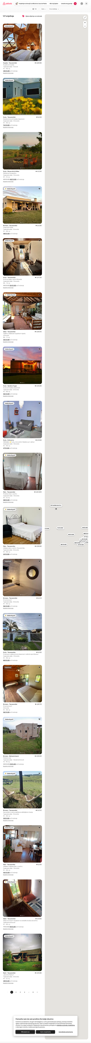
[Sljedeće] (37, 992)
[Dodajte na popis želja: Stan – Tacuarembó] (39, 455)
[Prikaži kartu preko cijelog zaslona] (85, 17)
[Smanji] (85, 26)
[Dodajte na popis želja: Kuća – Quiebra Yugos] (39, 349)
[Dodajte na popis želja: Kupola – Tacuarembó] (39, 26)
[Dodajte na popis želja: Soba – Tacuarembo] (39, 294)
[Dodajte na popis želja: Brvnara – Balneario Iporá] (39, 719)
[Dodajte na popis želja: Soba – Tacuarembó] (39, 881)
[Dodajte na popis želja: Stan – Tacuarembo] (39, 509)
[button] (6, 71)
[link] (7, 992)
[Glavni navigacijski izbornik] (86, 3)
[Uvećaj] (85, 22)
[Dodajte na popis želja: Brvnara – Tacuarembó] (39, 188)
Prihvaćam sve (25, 1032)
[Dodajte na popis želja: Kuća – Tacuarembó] (39, 80)
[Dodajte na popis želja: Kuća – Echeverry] (39, 403)
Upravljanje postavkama (66, 1032)
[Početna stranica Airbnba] (7, 3)
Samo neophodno (45, 1032)
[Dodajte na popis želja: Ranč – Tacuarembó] (39, 936)
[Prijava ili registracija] (82, 3)
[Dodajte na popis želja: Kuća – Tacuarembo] (39, 615)
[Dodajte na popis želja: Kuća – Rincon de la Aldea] (39, 134)
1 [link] (11, 992)
